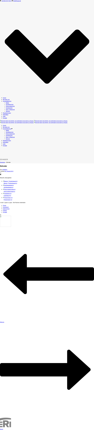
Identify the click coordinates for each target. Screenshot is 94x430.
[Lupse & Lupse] (34, 121)
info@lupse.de (17, 1)
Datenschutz (6, 209)
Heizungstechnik (10, 106)
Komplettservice (7, 101)
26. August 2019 (9, 171)
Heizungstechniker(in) (9, 191)
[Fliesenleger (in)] (8, 197)
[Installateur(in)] (7, 193)
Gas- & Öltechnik (10, 109)
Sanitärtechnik (9, 104)
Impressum (6, 207)
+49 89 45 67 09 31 (6, 1)
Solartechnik (9, 108)
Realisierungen (7, 113)
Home (4, 98)
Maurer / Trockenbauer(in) (10, 183)
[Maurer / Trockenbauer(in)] (10, 181)
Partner (5, 210)
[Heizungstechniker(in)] (9, 189)
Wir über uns (6, 99)
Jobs (4, 116)
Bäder (7, 103)
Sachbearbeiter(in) (8, 187)
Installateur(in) (7, 195)
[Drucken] (0, 174)
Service (8, 111)
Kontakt (5, 118)
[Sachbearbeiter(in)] (8, 185)
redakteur (4, 169)
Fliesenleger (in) (8, 200)
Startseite (2, 162)
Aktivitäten (5, 114)
